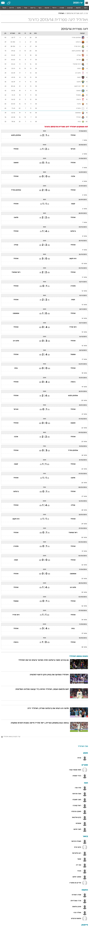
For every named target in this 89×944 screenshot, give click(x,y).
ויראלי (54, 8)
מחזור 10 (84, 263)
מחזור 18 (84, 373)
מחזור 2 (84, 154)
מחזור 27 (84, 496)
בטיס (16, 368)
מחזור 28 (84, 510)
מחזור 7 (84, 222)
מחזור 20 (84, 400)
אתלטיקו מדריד (16, 190)
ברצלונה (73, 231)
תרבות (47, 8)
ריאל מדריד (73, 327)
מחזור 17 (84, 359)
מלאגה (16, 217)
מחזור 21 (84, 414)
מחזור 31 (84, 551)
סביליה (16, 245)
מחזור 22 (84, 428)
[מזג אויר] (9, 3)
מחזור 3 (84, 167)
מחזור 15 (84, 332)
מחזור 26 (84, 482)
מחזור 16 (84, 345)
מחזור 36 (84, 606)
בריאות (32, 8)
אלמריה (73, 286)
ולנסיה (73, 299)
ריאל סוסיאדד (16, 272)
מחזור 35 (84, 592)
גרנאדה (73, 382)
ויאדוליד (61, 13)
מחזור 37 (84, 633)
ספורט (62, 8)
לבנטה (73, 204)
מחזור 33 (84, 578)
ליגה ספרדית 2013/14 (75, 13)
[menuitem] (78, 8)
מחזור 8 (84, 236)
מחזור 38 (84, 647)
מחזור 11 (84, 277)
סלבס (19, 8)
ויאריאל (73, 149)
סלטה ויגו (16, 341)
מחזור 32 (84, 565)
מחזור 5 (84, 195)
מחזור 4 (84, 181)
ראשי (85, 8)
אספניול (73, 354)
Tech (4, 8)
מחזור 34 (84, 619)
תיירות (11, 8)
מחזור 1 (84, 140)
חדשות (78, 8)
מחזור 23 (84, 441)
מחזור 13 (84, 304)
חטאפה (16, 162)
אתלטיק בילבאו (16, 135)
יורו (87, 13)
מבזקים (70, 8)
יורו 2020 (78, 3)
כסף (40, 8)
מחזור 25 (84, 469)
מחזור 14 (84, 318)
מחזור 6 (84, 209)
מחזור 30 (84, 537)
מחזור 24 (84, 455)
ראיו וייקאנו (73, 258)
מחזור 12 (84, 291)
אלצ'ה (73, 176)
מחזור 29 (84, 524)
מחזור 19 (84, 387)
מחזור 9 (84, 250)
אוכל (25, 8)
